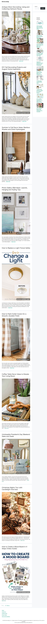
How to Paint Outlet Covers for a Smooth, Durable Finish (14, 315)
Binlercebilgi (5, 1)
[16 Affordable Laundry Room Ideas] (40, 78)
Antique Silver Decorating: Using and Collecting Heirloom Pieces (15, 8)
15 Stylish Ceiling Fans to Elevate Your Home (40, 54)
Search (36, 6)
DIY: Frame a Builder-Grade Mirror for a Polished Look (39, 73)
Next (8, 605)
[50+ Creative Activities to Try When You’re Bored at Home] (40, 96)
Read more (24, 121)
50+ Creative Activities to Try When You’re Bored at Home (39, 101)
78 (6, 605)
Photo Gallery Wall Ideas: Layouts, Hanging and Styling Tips (14, 189)
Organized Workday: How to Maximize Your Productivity (40, 64)
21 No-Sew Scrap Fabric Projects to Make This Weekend (40, 46)
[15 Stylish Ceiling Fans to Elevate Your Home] (40, 50)
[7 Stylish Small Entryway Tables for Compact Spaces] (40, 86)
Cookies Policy (4, 613)
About (3, 610)
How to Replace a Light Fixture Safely (16, 248)
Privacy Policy (4, 615)
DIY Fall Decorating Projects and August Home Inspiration (14, 68)
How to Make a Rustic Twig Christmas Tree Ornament (39, 110)
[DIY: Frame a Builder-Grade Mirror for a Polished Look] (40, 68)
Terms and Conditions (6, 616)
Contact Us (4, 611)
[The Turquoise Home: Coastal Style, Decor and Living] (40, 23)
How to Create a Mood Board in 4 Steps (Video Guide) (14, 548)
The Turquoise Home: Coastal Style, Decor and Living (40, 28)
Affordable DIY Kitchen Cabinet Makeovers (40, 36)
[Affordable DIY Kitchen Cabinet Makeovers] (40, 32)
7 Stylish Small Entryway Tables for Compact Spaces (40, 91)
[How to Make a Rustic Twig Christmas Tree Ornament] (40, 105)
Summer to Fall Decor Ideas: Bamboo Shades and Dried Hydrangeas (16, 128)
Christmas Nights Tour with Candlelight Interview (12, 488)
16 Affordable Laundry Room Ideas (39, 82)
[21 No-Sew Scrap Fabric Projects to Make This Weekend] (40, 41)
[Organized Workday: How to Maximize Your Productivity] (40, 59)
